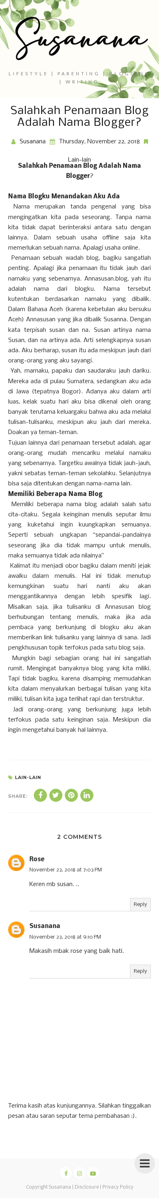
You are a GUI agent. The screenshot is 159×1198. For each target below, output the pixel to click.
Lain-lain (79, 160)
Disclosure (87, 1187)
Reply (140, 904)
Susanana (44, 926)
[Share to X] (55, 795)
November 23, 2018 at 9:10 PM (65, 937)
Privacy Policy (117, 1187)
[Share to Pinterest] (71, 795)
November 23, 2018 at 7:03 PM (65, 870)
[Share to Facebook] (40, 795)
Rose (36, 859)
